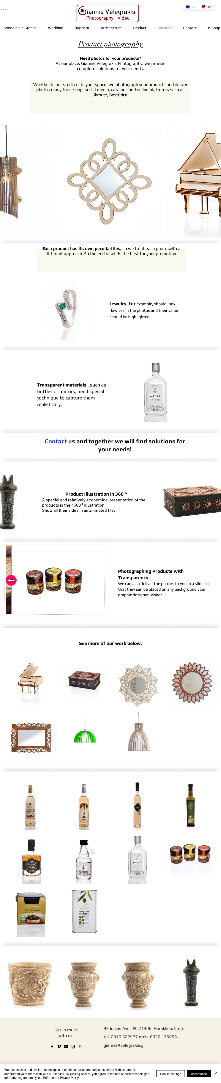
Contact (56, 441)
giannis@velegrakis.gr (124, 1045)
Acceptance (199, 1074)
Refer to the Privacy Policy (61, 1077)
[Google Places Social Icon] (79, 1046)
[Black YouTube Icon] (65, 1046)
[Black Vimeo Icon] (59, 1046)
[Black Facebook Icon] (52, 1046)
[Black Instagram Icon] (72, 1046)
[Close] (215, 1074)
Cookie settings (170, 1074)
